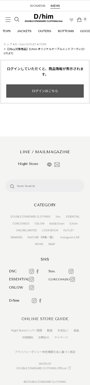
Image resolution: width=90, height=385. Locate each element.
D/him (74, 223)
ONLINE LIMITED (26, 230)
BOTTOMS (66, 31)
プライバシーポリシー (28, 352)
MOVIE (39, 244)
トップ (8, 44)
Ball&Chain (57, 223)
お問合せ (43, 337)
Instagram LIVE (70, 237)
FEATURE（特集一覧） (41, 237)
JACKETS (24, 31)
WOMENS (38, 6)
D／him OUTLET (25, 44)
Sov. (58, 216)
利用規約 (27, 337)
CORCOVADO (21, 223)
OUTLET (68, 230)
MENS (55, 6)
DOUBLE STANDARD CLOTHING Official (41, 368)
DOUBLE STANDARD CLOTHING (30, 216)
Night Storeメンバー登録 (26, 330)
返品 (76, 330)
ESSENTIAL (73, 216)
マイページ (61, 337)
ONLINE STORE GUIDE (45, 319)
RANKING (16, 237)
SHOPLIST (45, 363)
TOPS (6, 31)
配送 (49, 330)
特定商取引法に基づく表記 (58, 352)
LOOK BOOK (50, 230)
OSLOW (39, 223)
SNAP (51, 244)
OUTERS (44, 31)
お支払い (63, 330)
